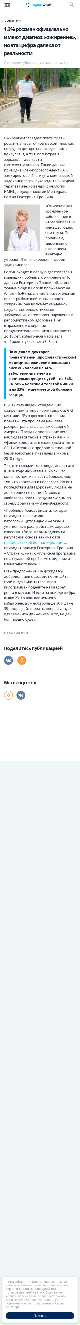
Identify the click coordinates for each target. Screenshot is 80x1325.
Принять (40, 1315)
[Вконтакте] (8, 660)
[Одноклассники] (21, 660)
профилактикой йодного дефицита (35, 542)
